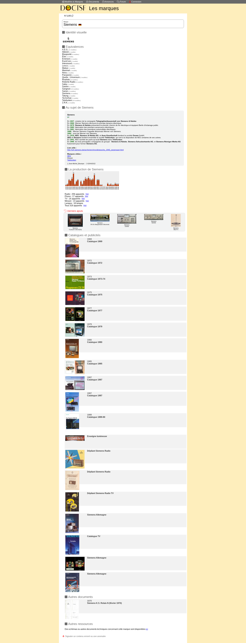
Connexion (136, 2)
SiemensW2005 (153, 222)
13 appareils (81, 201)
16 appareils (77, 199)
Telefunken (71, 100)
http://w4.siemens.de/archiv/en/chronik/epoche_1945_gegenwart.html (95, 150)
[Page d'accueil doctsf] (73, 11)
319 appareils (78, 205)
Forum (122, 2)
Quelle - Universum (75, 77)
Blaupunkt (70, 54)
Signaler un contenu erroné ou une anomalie (85, 636)
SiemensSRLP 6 (176, 228)
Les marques (104, 8)
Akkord (69, 52)
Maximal (69, 70)
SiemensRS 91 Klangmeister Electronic (100, 223)
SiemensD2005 (127, 225)
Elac (67, 56)
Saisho (69, 86)
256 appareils (80, 194)
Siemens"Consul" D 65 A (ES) (75, 228)
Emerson (69, 59)
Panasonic (70, 75)
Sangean (70, 89)
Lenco (68, 66)
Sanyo (69, 91)
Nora (68, 73)
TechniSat (70, 98)
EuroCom (70, 61)
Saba (68, 84)
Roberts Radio (72, 82)
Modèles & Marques (73, 2)
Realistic (70, 79)
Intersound (71, 63)
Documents (93, 2)
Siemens (70, 93)
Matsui (68, 68)
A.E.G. (69, 50)
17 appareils (80, 196)
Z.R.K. (68, 103)
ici (147, 629)
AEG (69, 156)
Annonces (109, 2)
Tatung (68, 96)
